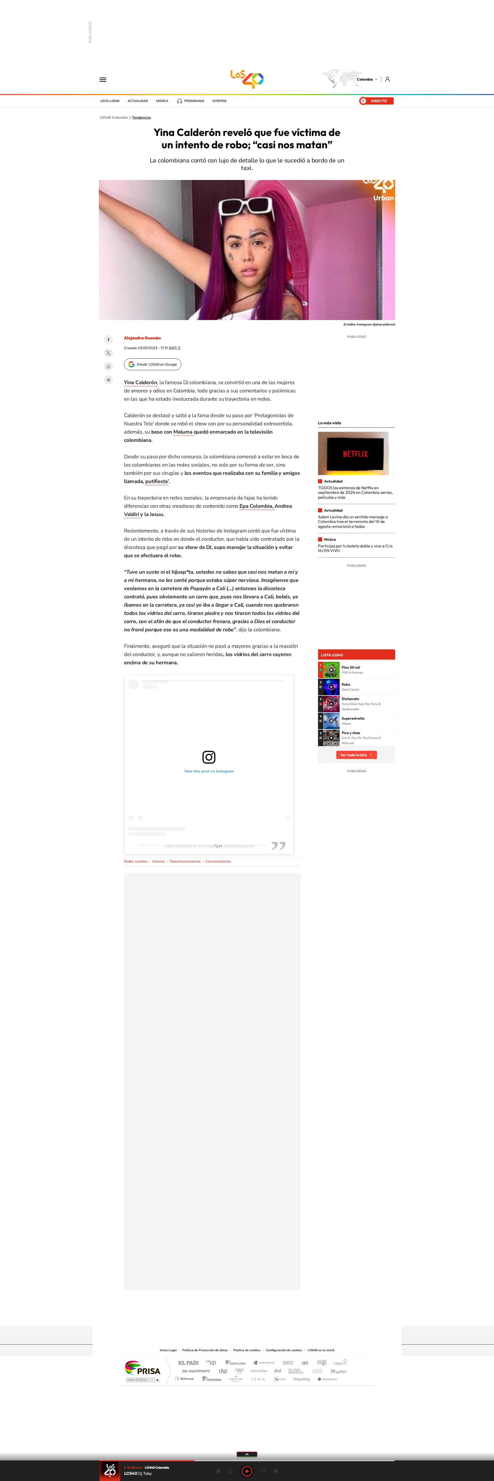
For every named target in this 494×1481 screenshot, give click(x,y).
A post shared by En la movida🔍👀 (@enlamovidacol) (209, 846)
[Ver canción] (331, 670)
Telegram (108, 379)
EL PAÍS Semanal (296, 1369)
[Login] (387, 79)
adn (319, 1363)
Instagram (237, 1316)
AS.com (303, 1363)
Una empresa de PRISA (142, 1367)
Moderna (210, 1377)
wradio (238, 1369)
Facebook (108, 339)
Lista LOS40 (109, 101)
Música (162, 101)
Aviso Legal (168, 1350)
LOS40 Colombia (247, 79)
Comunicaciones (218, 861)
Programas (194, 101)
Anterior (218, 1471)
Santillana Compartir (264, 1363)
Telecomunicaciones (185, 861)
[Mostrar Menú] (106, 79)
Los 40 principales (213, 1363)
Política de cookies (246, 1350)
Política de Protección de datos (205, 1350)
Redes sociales (135, 861)
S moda (279, 1377)
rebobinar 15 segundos (230, 1471)
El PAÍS (188, 1363)
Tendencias (141, 118)
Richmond (185, 1377)
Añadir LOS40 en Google (157, 364)
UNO (223, 1369)
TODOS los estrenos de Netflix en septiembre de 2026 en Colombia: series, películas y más (355, 492)
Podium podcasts (235, 1377)
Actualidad (138, 101)
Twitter (108, 353)
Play (247, 1471)
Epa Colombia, (257, 506)
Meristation (326, 1377)
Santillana (237, 1363)
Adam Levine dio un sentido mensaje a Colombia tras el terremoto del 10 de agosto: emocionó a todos (353, 521)
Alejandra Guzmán (142, 337)
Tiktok (226, 1316)
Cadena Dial (277, 1369)
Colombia (365, 79)
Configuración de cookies (284, 1350)
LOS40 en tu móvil (321, 1350)
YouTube (247, 1316)
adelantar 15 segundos (263, 1471)
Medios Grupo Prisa (142, 1380)
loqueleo (302, 1377)
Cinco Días (258, 1369)
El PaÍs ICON (258, 1377)
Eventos (220, 101)
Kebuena (334, 1369)
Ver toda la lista (353, 755)
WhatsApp (108, 366)
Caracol (339, 1363)
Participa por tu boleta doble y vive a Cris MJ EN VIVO (355, 548)
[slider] (247, 1460)
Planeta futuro (315, 1369)
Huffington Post (195, 1369)
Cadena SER (286, 1363)
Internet (158, 861)
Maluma (183, 431)
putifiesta (156, 481)
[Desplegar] (247, 1454)
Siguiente (276, 1471)
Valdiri (132, 514)
